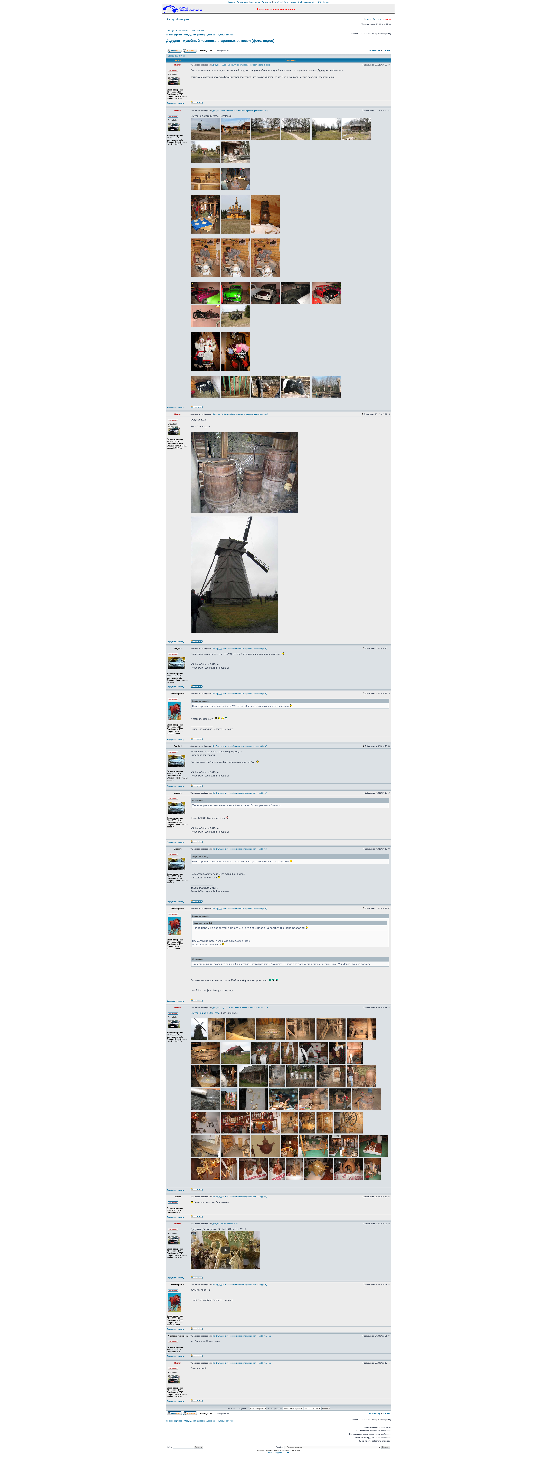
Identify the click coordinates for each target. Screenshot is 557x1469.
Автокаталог (242, 2)
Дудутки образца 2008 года (205, 1013)
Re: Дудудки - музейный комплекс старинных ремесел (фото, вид (242, 1336)
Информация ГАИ (306, 2)
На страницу (374, 51)
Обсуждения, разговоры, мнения (199, 35)
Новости (231, 2)
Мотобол (277, 2)
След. (387, 51)
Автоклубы (255, 2)
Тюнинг (326, 2)
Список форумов (174, 35)
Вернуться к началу (175, 103)
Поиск (378, 19)
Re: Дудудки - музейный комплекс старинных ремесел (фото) (240, 648)
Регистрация (183, 19)
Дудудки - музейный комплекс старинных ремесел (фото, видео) (220, 41)
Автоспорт (267, 2)
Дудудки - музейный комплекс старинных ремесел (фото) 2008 (240, 1008)
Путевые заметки (226, 35)
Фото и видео (290, 2)
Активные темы (198, 30)
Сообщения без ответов (177, 30)
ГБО (319, 2)
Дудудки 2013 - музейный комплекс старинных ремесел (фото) (240, 414)
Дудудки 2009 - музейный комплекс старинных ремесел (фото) (240, 111)
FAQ (368, 19)
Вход (171, 19)
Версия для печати (177, 56)
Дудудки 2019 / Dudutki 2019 (225, 1224)
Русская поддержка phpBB (278, 1453)
